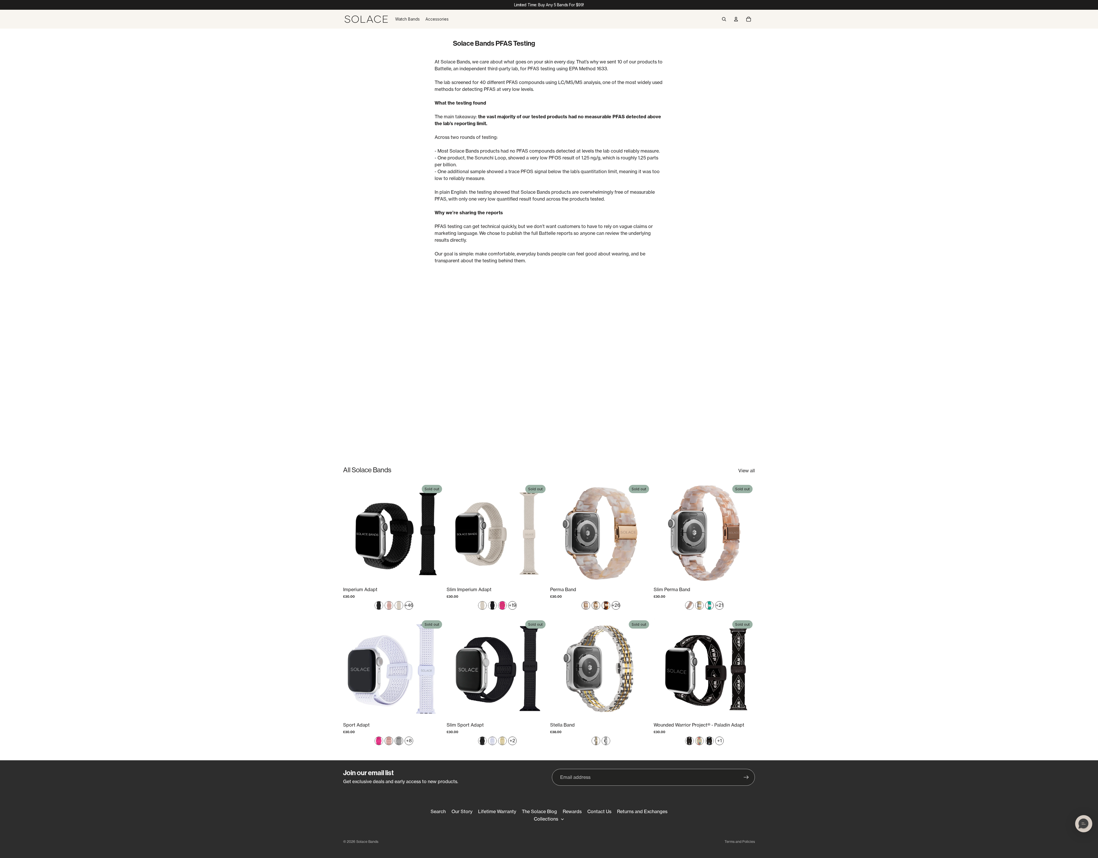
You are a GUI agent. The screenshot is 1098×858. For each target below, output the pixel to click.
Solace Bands (367, 841)
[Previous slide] (351, 533)
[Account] (736, 19)
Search (438, 811)
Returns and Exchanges (642, 811)
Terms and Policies (740, 841)
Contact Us (599, 811)
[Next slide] (435, 533)
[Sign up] (746, 777)
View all (746, 470)
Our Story (461, 811)
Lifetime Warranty (497, 811)
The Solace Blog (539, 811)
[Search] (724, 19)
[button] (1083, 823)
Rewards (572, 811)
